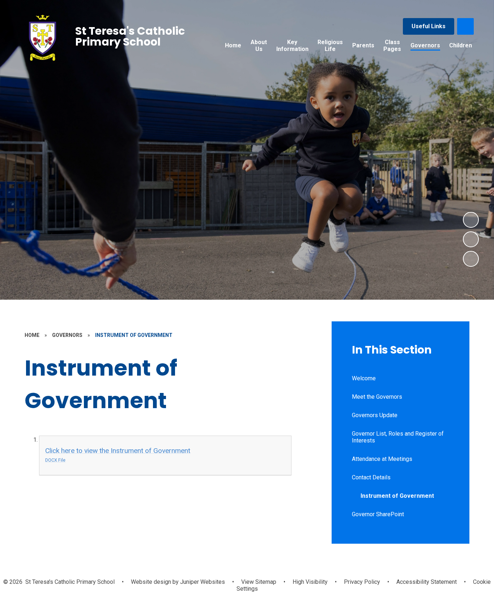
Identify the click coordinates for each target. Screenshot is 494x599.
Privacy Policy (362, 581)
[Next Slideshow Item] (471, 220)
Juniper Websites (202, 581)
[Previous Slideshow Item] (471, 239)
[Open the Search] (465, 26)
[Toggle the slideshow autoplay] (471, 259)
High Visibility (310, 581)
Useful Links (429, 26)
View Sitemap (258, 581)
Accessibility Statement (426, 581)
